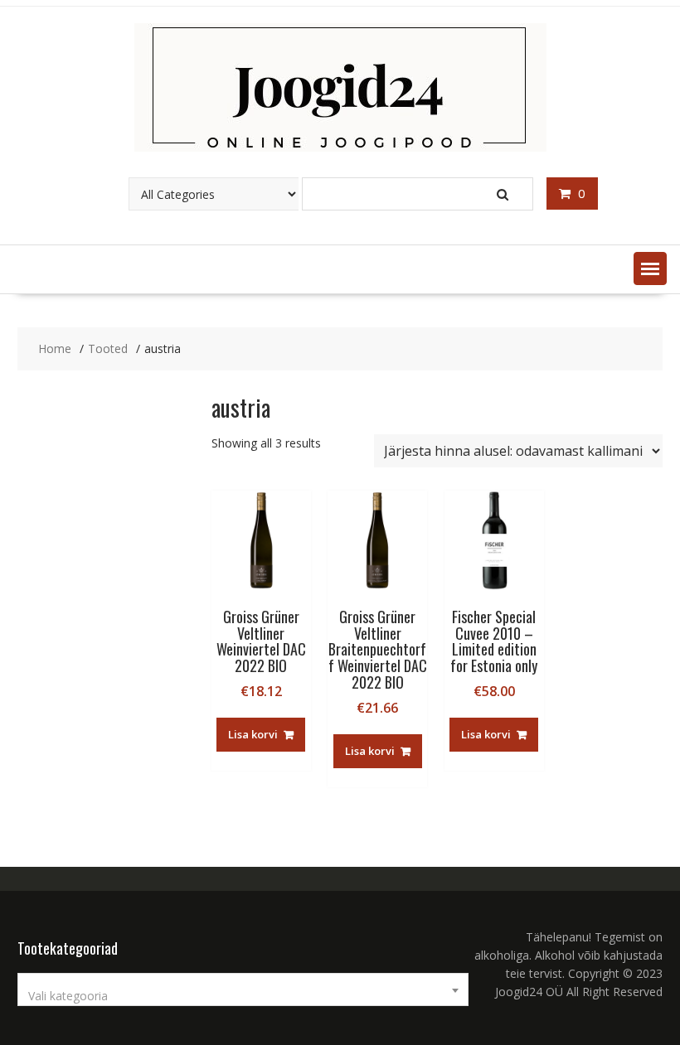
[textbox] (243, 996)
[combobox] (243, 989)
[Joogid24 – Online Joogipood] (340, 147)
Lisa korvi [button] (253, 734)
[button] (650, 268)
